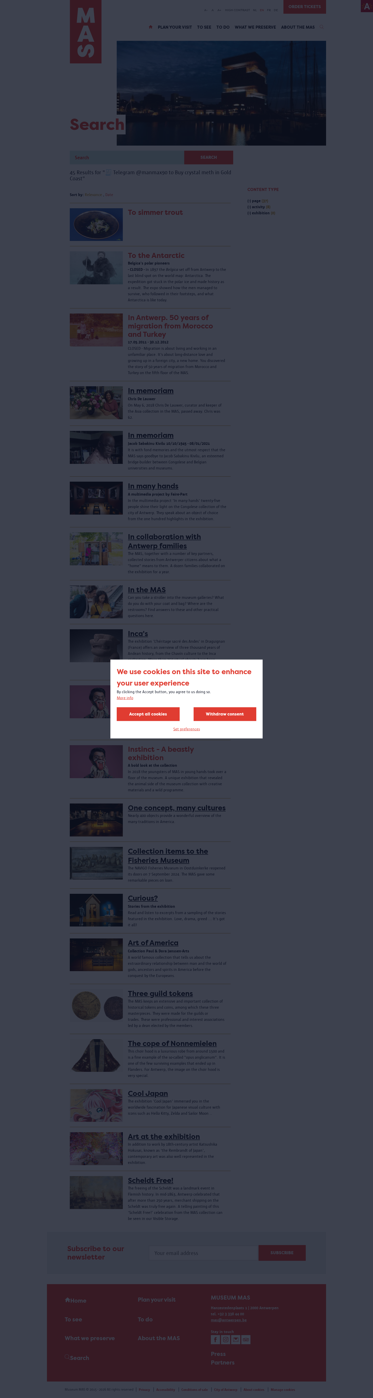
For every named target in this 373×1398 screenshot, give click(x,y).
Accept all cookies (148, 714)
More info (125, 698)
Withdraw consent (225, 714)
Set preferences (186, 729)
